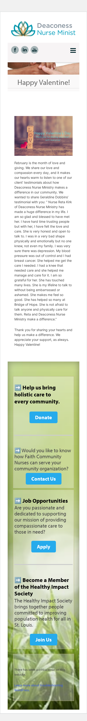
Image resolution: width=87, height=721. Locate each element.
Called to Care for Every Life (47, 28)
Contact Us (43, 478)
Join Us (43, 639)
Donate (43, 417)
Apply (43, 546)
